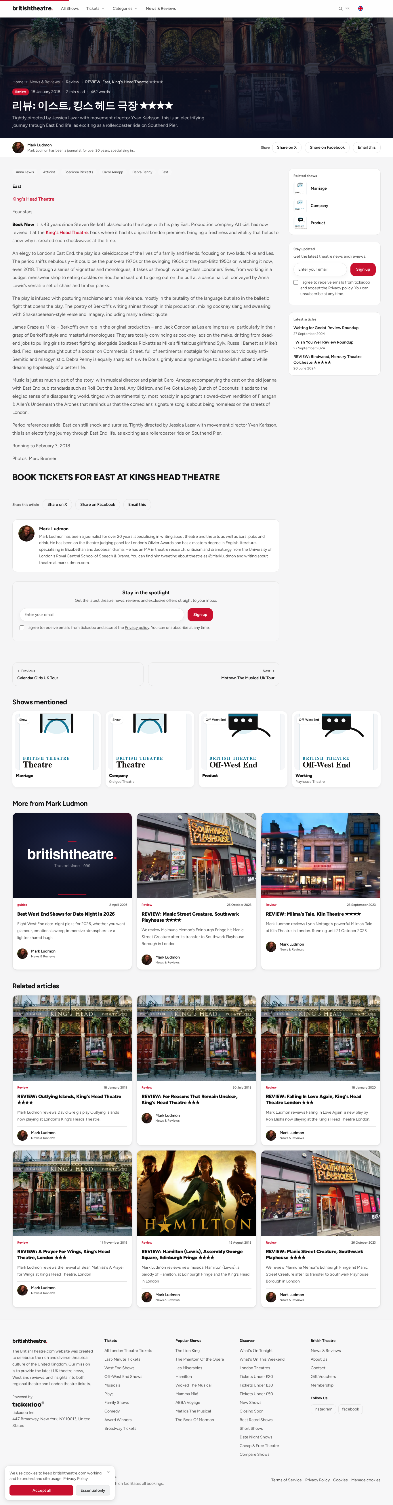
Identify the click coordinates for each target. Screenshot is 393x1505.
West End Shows (119, 1368)
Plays (109, 1393)
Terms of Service (286, 1480)
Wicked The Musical (193, 1385)
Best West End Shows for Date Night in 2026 (66, 914)
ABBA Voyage (187, 1402)
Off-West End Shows (123, 1376)
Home (18, 82)
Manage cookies (366, 1480)
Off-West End (216, 720)
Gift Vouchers (323, 1376)
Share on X (287, 147)
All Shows (70, 8)
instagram (323, 1409)
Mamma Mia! (186, 1393)
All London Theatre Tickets (128, 1350)
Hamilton (183, 1376)
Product (210, 775)
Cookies (340, 1480)
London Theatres (255, 1368)
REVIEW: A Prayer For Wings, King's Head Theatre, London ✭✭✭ (63, 1254)
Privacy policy (137, 627)
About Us (319, 1359)
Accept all (42, 1490)
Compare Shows (255, 1454)
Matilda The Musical (193, 1411)
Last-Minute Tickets (122, 1359)
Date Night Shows (256, 1437)
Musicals (112, 1385)
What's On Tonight (256, 1350)
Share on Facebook (327, 147)
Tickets (93, 8)
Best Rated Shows (256, 1419)
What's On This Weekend (262, 1359)
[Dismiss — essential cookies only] (108, 1472)
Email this (367, 147)
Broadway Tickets (120, 1428)
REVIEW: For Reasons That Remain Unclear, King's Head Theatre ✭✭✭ (190, 1099)
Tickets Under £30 (256, 1385)
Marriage (24, 775)
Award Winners (118, 1419)
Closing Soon (252, 1411)
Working (303, 775)
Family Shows (116, 1402)
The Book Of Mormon (194, 1419)
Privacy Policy (317, 1480)
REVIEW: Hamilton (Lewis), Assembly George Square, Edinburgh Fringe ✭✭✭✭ (192, 1254)
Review (72, 82)
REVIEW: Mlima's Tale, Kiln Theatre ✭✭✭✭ (313, 914)
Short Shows (251, 1428)
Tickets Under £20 (256, 1376)
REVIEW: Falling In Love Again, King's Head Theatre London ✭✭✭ (313, 1099)
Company (118, 775)
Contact (318, 1368)
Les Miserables (188, 1368)
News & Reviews (161, 8)
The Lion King (187, 1350)
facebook (350, 1409)
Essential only (93, 1490)
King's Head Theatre (33, 199)
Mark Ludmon (53, 528)
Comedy (112, 1411)
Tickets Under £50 (256, 1393)
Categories (123, 8)
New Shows (251, 1402)
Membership (322, 1385)
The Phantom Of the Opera (199, 1359)
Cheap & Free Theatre (259, 1445)
